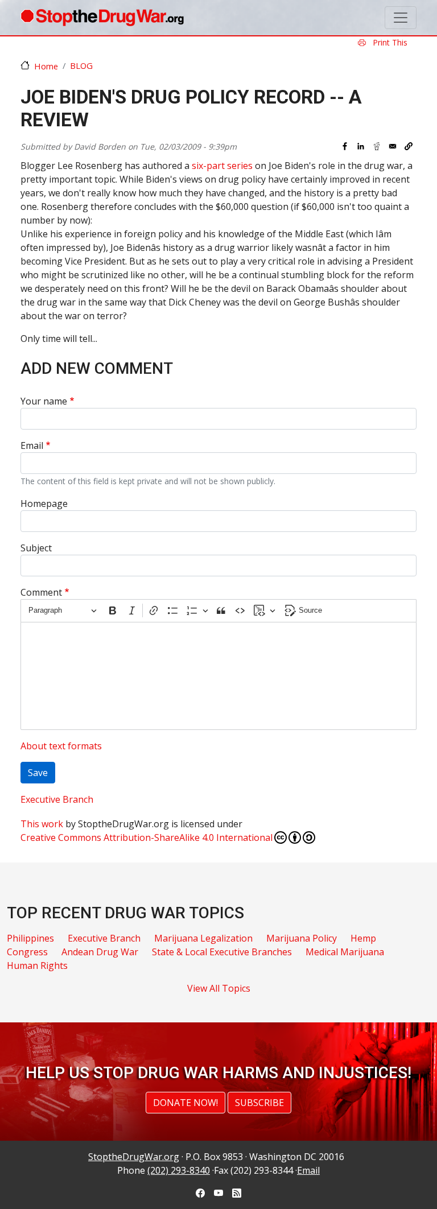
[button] (408, 146)
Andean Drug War (99, 952)
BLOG (81, 65)
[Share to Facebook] (345, 146)
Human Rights (37, 965)
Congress (27, 952)
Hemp (363, 938)
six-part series (222, 165)
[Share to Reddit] (376, 146)
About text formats (61, 746)
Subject (36, 548)
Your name (43, 401)
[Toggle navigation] (401, 17)
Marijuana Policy (301, 938)
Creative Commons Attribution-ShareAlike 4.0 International (146, 837)
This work (41, 824)
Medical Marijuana (345, 952)
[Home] (102, 17)
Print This (388, 42)
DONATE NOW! (185, 1102)
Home (46, 66)
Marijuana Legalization (203, 938)
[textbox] (218, 676)
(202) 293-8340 (178, 1170)
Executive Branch (56, 799)
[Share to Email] (392, 146)
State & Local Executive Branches (222, 952)
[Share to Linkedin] (360, 146)
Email (31, 445)
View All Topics (218, 988)
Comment (41, 592)
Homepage (44, 503)
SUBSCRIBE (259, 1102)
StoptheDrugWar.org (133, 1156)
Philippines (30, 938)
